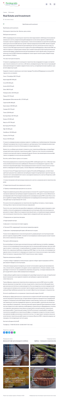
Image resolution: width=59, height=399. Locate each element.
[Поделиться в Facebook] (4, 332)
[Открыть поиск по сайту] (50, 4)
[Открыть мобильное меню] (54, 4)
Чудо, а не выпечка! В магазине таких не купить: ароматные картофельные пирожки (15, 380)
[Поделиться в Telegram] (7, 332)
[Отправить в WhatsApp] (14, 332)
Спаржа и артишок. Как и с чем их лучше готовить (42, 356)
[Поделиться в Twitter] (9, 332)
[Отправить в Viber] (12, 332)
